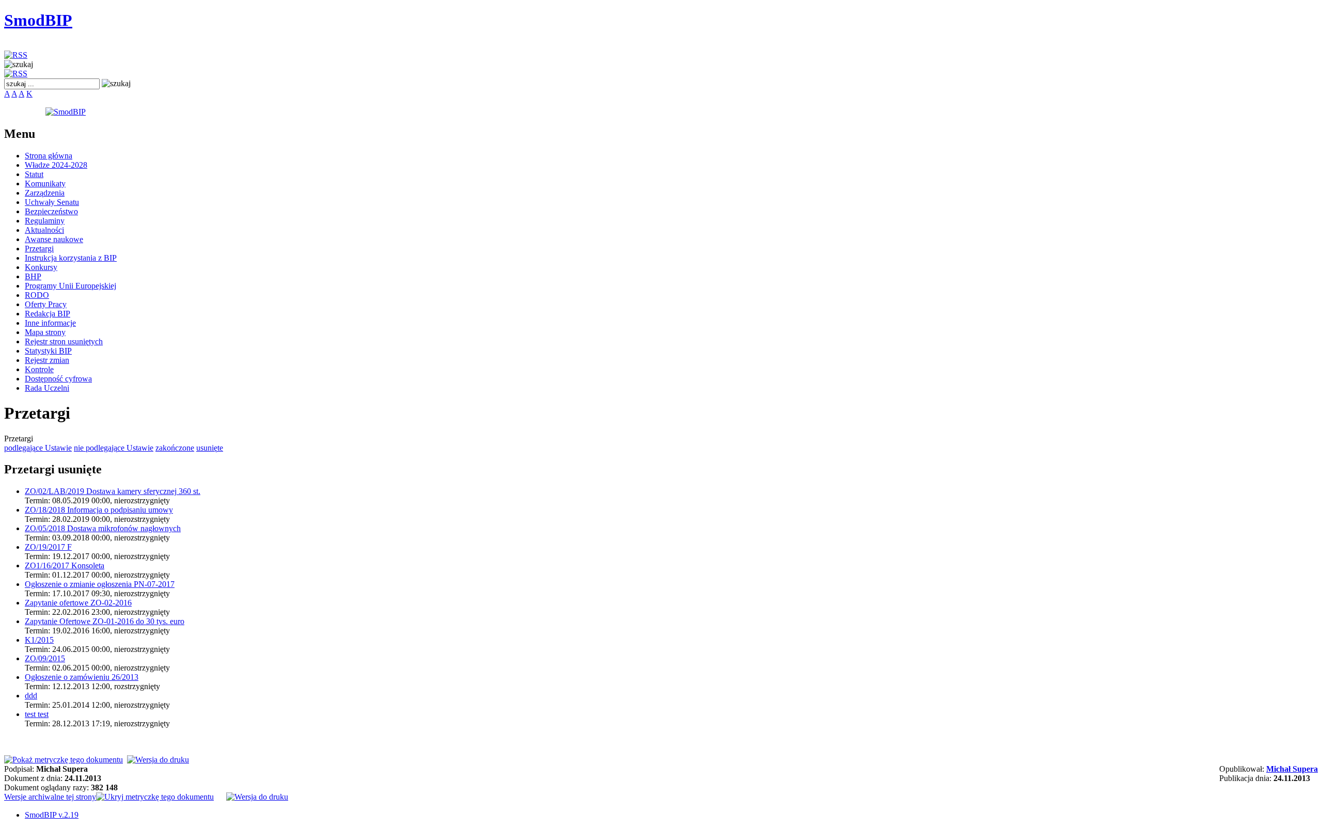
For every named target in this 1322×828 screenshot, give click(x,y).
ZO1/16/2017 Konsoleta (64, 565)
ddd (31, 695)
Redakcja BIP (47, 313)
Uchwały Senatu (52, 202)
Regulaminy (45, 220)
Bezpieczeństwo (51, 211)
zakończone (174, 447)
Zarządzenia (45, 192)
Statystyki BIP (48, 350)
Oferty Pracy (46, 304)
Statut (34, 174)
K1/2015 (39, 639)
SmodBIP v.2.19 (51, 814)
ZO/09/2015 (45, 658)
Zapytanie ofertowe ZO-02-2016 (78, 602)
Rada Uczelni (47, 388)
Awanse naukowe (54, 239)
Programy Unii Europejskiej (70, 285)
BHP (33, 276)
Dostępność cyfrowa (58, 378)
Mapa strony (45, 332)
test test (37, 714)
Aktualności (44, 230)
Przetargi (39, 248)
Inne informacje (50, 323)
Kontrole (39, 369)
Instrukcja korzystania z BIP (71, 257)
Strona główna (48, 155)
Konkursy (41, 267)
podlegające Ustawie (38, 447)
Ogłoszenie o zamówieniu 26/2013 (81, 677)
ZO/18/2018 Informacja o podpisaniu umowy (99, 509)
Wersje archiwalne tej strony (50, 796)
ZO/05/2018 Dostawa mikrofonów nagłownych (103, 528)
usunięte (209, 447)
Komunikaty (45, 183)
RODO (37, 295)
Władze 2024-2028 (56, 165)
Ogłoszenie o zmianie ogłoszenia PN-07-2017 (100, 584)
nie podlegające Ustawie (113, 447)
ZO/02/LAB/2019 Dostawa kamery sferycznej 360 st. (112, 491)
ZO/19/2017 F (48, 547)
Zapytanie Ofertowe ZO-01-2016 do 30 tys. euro (104, 621)
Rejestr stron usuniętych (64, 341)
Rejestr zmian (47, 360)
